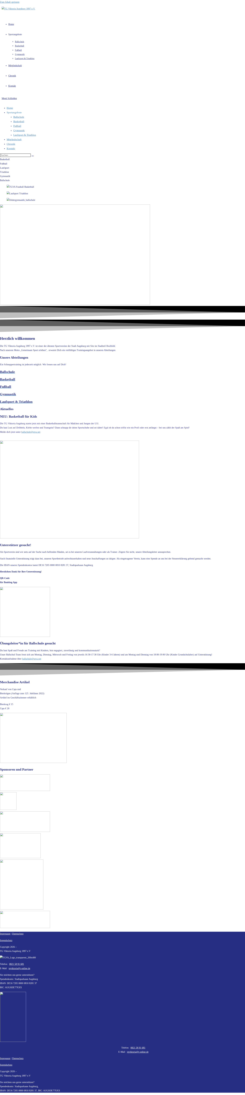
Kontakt (11, 148)
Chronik (11, 144)
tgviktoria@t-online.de (137, 1052)
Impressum (5, 934)
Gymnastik (19, 130)
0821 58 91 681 (16, 964)
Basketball (18, 121)
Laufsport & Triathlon (24, 135)
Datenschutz (18, 1058)
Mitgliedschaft (14, 139)
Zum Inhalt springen (9, 2)
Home (10, 108)
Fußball (17, 126)
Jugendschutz (6, 940)
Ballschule (18, 117)
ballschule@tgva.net (30, 432)
